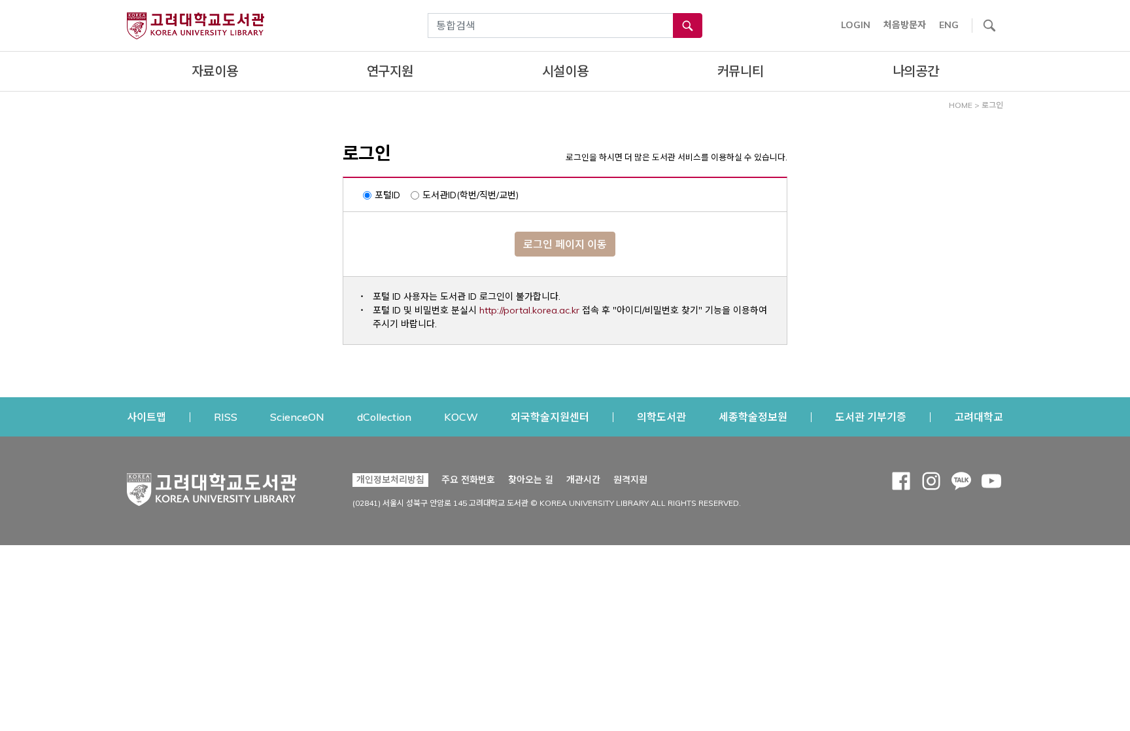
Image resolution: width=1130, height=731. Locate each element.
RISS (225, 416)
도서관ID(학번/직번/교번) (470, 195)
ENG (949, 25)
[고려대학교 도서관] (212, 486)
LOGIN (855, 25)
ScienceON (297, 416)
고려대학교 (978, 416)
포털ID (387, 195)
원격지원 (630, 479)
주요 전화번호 (468, 480)
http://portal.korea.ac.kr (529, 310)
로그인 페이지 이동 (565, 244)
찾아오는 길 (530, 480)
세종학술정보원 (753, 416)
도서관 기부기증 (870, 416)
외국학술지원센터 (550, 416)
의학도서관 (661, 416)
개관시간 (583, 480)
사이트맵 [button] (146, 416)
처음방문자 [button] (904, 25)
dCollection (384, 416)
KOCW (461, 416)
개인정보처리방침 (390, 480)
